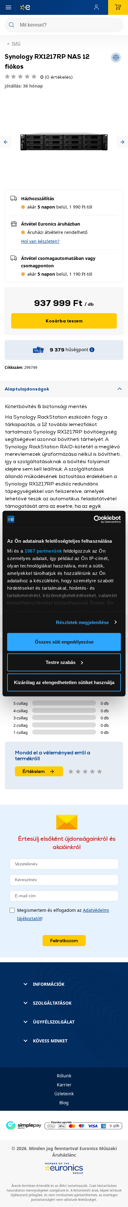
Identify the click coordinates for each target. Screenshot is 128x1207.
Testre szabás (60, 662)
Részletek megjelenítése (82, 622)
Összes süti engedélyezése (64, 641)
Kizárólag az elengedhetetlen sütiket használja (64, 682)
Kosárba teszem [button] (64, 320)
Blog (64, 1103)
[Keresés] (116, 25)
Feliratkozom (64, 940)
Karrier (64, 1085)
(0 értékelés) (56, 77)
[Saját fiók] (98, 7)
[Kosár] (118, 7)
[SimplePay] (64, 1125)
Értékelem (34, 771)
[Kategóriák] (8, 7)
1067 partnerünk (43, 550)
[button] (5, 142)
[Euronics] (22, 7)
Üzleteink (64, 1094)
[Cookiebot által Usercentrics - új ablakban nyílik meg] (93, 519)
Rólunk (64, 1076)
